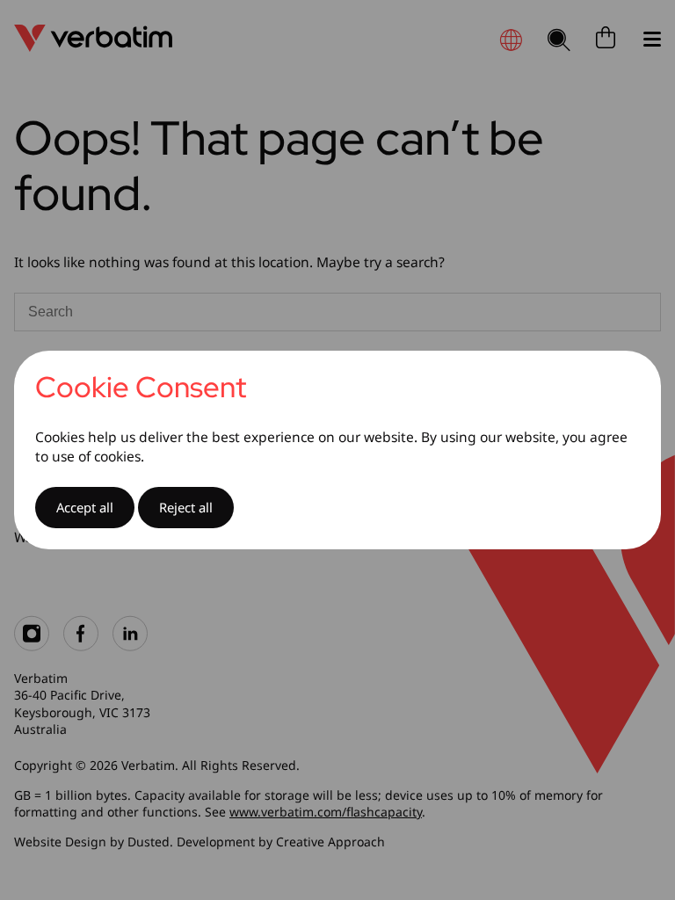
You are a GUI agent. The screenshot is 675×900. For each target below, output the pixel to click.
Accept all (84, 507)
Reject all (186, 507)
